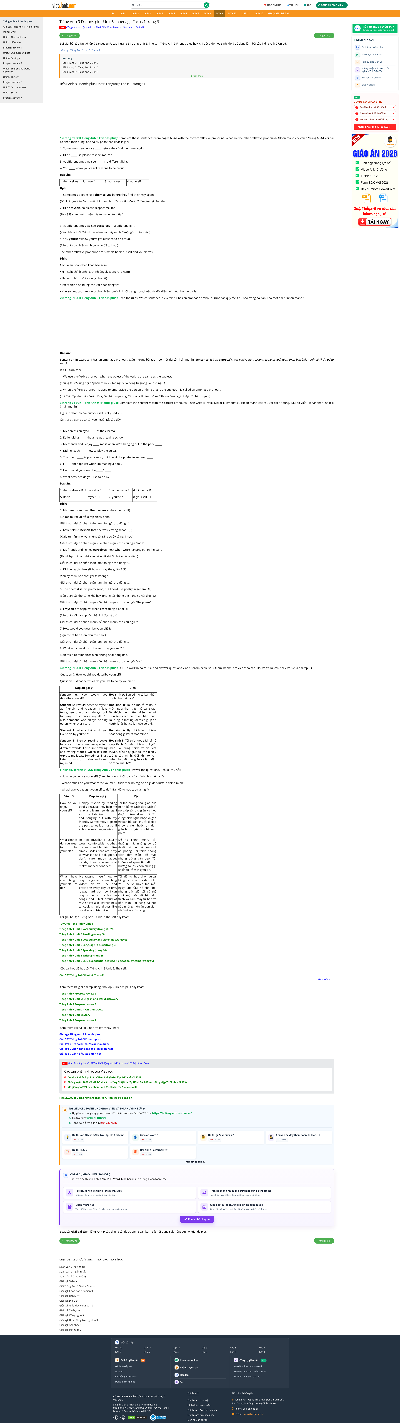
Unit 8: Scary (10, 92)
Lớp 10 (232, 13)
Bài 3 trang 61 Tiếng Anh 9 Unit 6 (80, 71)
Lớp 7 (195, 13)
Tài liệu (294, 5)
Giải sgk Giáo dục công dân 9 (76, 1305)
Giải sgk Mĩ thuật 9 (70, 1329)
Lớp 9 (219, 13)
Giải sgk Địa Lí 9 (68, 1300)
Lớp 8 (207, 13)
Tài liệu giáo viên (132, 1360)
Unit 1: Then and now (14, 37)
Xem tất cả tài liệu (195, 1161)
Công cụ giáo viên (332, 5)
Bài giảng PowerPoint (126, 1376)
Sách (309, 5)
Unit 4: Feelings (11, 58)
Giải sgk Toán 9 (68, 1281)
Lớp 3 (147, 13)
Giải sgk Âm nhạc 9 (70, 1325)
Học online (274, 5)
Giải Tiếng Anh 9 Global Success (78, 1286)
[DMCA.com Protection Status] (137, 1417)
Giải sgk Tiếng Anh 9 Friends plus (21, 26)
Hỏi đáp (184, 1374)
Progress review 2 (12, 63)
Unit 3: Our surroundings (16, 52)
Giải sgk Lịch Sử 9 (69, 1296)
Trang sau (323, 35)
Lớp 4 (159, 13)
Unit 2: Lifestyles (12, 42)
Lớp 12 (259, 13)
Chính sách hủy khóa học (201, 1414)
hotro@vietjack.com (253, 1413)
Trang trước (70, 35)
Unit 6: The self (11, 76)
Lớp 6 (183, 13)
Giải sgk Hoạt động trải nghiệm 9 (78, 1320)
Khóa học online (189, 1360)
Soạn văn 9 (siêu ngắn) (72, 1276)
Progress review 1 (12, 47)
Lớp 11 (245, 13)
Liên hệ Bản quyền (198, 1419)
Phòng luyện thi (189, 1367)
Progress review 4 (12, 97)
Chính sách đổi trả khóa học (202, 1410)
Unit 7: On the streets (14, 87)
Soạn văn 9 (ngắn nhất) (72, 1271)
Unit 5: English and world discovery (16, 70)
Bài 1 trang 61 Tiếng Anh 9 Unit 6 (80, 62)
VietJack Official (96, 1118)
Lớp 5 (171, 13)
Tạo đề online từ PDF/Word (248, 1366)
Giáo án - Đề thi (278, 13)
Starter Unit (9, 31)
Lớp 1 (123, 13)
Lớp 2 (135, 13)
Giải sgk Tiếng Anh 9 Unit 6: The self (80, 50)
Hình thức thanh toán (199, 1405)
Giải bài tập (127, 1342)
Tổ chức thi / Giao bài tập (247, 1376)
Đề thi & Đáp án (123, 1366)
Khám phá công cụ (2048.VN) (375, 126)
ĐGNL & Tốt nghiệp (125, 1381)
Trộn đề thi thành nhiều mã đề (250, 1371)
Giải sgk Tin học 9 (69, 1310)
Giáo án (119, 1371)
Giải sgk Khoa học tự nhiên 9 (76, 1291)
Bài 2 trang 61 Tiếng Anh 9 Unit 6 (80, 67)
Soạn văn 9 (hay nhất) (72, 1266)
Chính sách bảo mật (198, 1400)
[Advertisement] (197, 112)
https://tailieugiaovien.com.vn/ (172, 1113)
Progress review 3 (12, 82)
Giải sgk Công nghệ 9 (71, 1315)
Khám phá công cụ (199, 1219)
